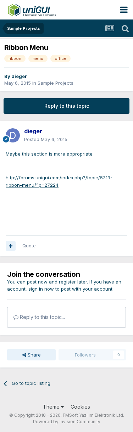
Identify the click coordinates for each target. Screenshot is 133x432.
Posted (45, 139)
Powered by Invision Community (66, 421)
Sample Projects (55, 83)
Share (33, 355)
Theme (52, 407)
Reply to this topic (66, 106)
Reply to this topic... (41, 317)
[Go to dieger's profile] (13, 135)
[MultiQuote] (11, 246)
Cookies (80, 407)
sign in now (41, 289)
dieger (19, 76)
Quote (29, 245)
